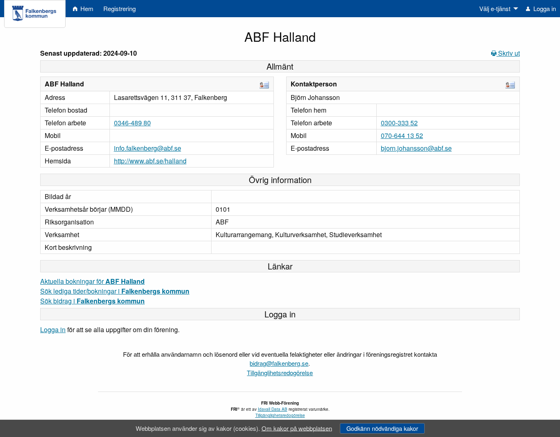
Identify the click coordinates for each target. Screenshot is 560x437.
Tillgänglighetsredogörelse (280, 415)
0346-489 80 (132, 122)
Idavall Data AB (272, 409)
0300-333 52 (399, 122)
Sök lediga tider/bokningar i (114, 291)
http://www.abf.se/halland (150, 160)
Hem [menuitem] (86, 8)
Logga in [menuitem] (544, 8)
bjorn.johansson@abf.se (416, 148)
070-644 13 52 (402, 135)
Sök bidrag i (92, 301)
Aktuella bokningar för (92, 281)
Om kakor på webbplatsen (297, 427)
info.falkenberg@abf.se (147, 148)
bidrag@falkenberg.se (279, 363)
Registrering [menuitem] (119, 8)
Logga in (53, 329)
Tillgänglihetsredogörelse (280, 372)
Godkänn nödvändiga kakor (382, 428)
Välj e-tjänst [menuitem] (494, 8)
